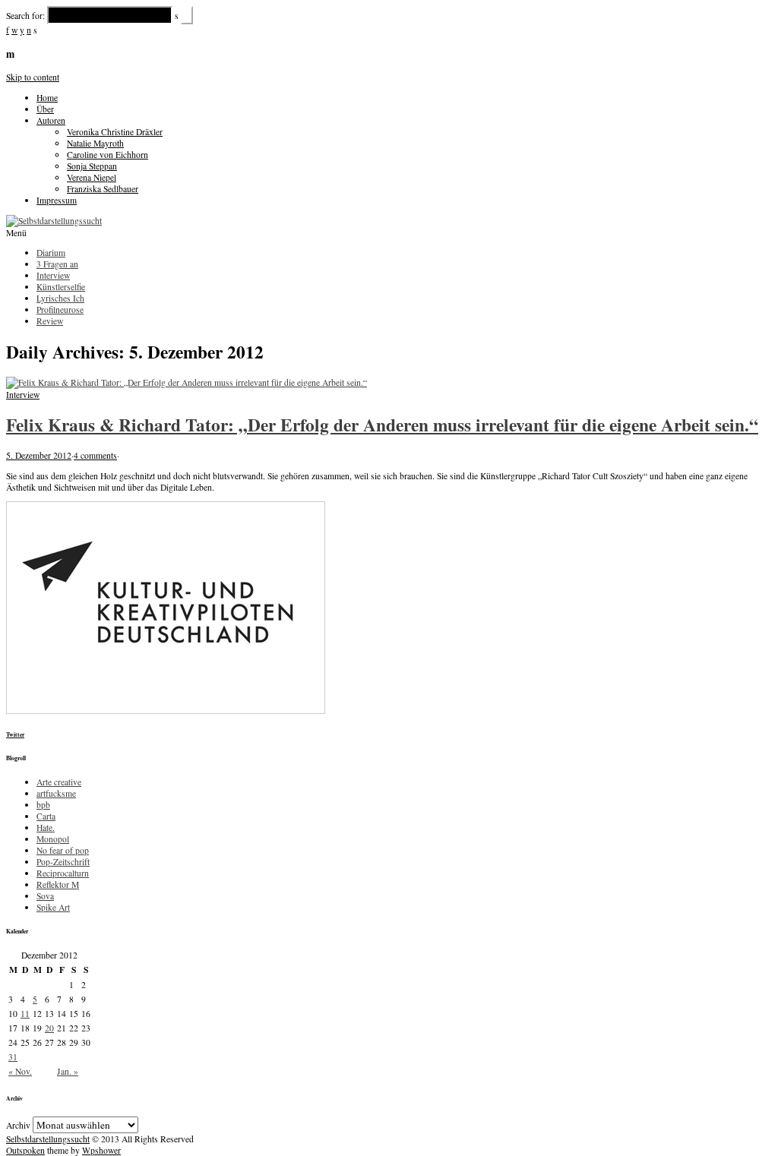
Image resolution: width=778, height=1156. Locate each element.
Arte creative (58, 782)
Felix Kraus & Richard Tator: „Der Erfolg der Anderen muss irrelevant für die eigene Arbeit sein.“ (382, 424)
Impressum (56, 200)
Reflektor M (57, 884)
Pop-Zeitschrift (63, 861)
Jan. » (67, 1071)
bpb (43, 804)
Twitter (15, 734)
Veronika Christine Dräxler (115, 131)
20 (49, 1028)
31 (12, 1057)
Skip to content (32, 77)
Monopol (52, 839)
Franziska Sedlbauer (102, 188)
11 (25, 1013)
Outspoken (25, 1150)
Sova (45, 896)
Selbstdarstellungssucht (48, 1139)
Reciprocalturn (62, 873)
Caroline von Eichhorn (107, 154)
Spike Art (53, 907)
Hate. (45, 827)
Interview (23, 394)
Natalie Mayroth (95, 143)
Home (47, 97)
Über (45, 109)
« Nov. (20, 1071)
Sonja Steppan (92, 166)
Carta (45, 816)
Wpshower (101, 1150)
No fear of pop (62, 850)
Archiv (18, 1125)
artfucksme (56, 793)
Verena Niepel (91, 177)
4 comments (95, 455)
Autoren (50, 120)
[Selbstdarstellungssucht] (54, 220)
